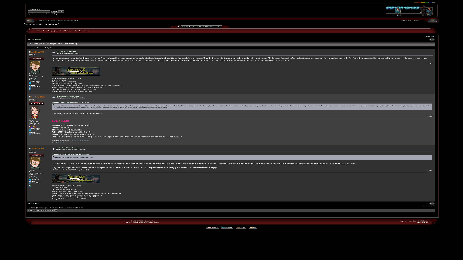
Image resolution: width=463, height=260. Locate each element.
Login (206, 26)
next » (433, 37)
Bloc (427, 222)
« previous (427, 37)
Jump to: (30, 210)
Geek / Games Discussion (63, 31)
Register (213, 26)
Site (218, 26)
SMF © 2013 (140, 221)
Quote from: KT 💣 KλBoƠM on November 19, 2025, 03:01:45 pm (71, 154)
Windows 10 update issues (80, 31)
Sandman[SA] (37, 52)
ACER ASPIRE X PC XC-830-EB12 (80, 140)
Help (188, 26)
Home (183, 26)
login (33, 9)
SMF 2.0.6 (133, 221)
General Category (48, 31)
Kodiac (76, 20)
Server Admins (37, 31)
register (39, 9)
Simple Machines (150, 221)
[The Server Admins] (30, 90)
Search (193, 26)
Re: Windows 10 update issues (67, 96)
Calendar (200, 26)
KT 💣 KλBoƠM (38, 97)
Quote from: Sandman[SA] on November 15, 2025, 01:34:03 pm (70, 102)
